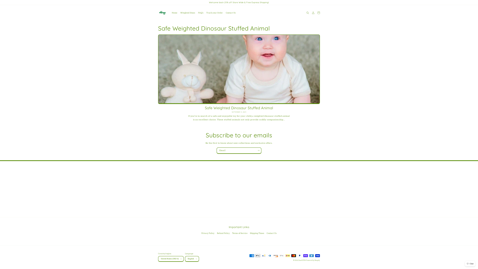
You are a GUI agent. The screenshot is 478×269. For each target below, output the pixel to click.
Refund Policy (223, 233)
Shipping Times (257, 233)
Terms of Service (240, 233)
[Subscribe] (258, 150)
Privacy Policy (207, 233)
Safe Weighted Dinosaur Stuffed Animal (239, 108)
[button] (307, 13)
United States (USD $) (170, 259)
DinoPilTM (302, 260)
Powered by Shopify (313, 260)
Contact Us (272, 233)
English (191, 259)
